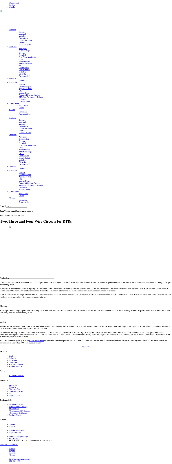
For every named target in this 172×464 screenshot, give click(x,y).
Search (2, 206)
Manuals (22, 84)
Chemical (22, 55)
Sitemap (12, 449)
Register (12, 5)
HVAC (21, 66)
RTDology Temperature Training (31, 97)
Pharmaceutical (24, 76)
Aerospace (23, 49)
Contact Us (23, 112)
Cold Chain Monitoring (27, 57)
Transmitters (23, 38)
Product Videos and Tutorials (29, 95)
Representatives (24, 114)
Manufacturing (24, 70)
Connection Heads (25, 40)
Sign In (12, 7)
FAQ (20, 91)
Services (12, 78)
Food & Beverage (25, 63)
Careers (21, 108)
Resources (13, 82)
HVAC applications (36, 341)
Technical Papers (25, 87)
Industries (12, 47)
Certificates (23, 99)
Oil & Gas (22, 74)
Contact (12, 110)
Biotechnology (24, 51)
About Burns (14, 103)
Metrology (22, 36)
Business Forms (24, 101)
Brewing (22, 53)
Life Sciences (24, 68)
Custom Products (25, 44)
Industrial (22, 34)
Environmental (24, 61)
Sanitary (22, 32)
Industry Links (24, 93)
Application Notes (25, 89)
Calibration (23, 42)
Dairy (21, 59)
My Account (14, 3)
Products (12, 30)
